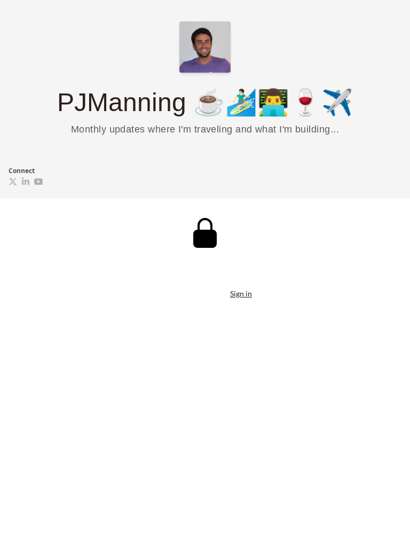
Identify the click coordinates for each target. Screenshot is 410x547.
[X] (13, 181)
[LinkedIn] (25, 181)
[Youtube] (38, 181)
